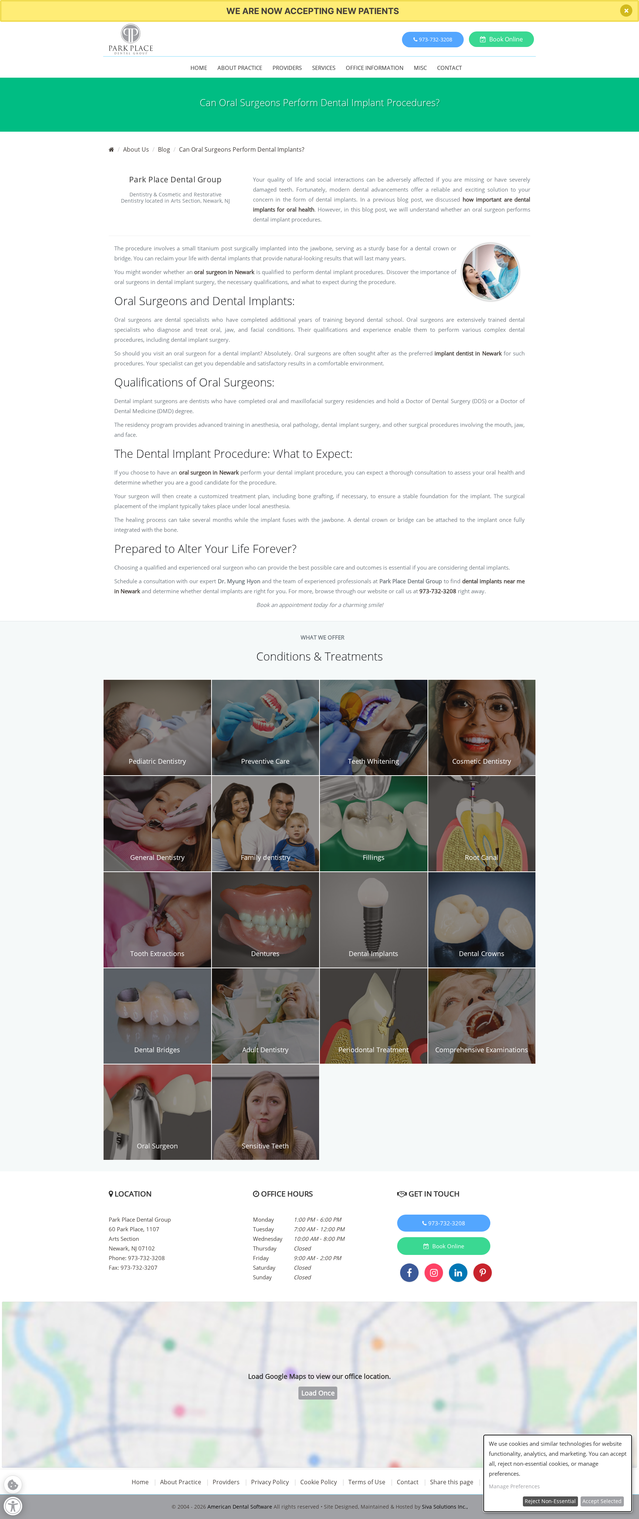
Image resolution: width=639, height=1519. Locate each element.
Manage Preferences (514, 1486)
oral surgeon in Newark (224, 272)
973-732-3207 (139, 1267)
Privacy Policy (270, 1482)
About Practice (239, 67)
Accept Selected (602, 1501)
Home (198, 67)
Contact (449, 67)
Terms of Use (366, 1482)
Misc (420, 67)
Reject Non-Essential (550, 1501)
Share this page (451, 1482)
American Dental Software (240, 1506)
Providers (287, 67)
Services (323, 67)
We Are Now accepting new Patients (312, 11)
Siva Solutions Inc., (445, 1506)
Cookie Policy (318, 1482)
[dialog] (558, 1473)
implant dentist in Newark (468, 353)
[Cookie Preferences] (13, 1484)
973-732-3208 (437, 591)
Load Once (318, 1392)
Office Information (374, 67)
